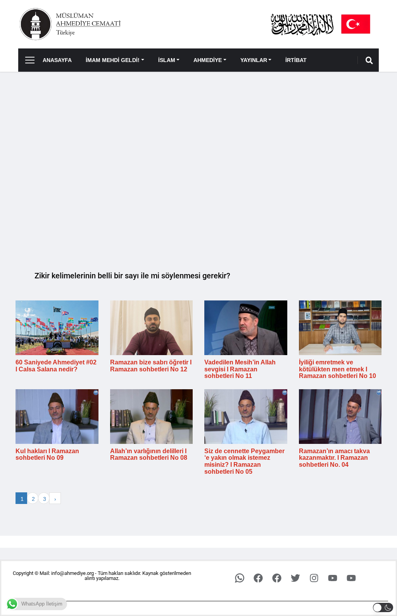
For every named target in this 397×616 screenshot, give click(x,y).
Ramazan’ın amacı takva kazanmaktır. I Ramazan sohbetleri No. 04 (334, 458)
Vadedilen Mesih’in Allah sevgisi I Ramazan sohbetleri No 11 (240, 369)
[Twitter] (295, 578)
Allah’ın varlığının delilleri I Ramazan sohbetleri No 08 (148, 454)
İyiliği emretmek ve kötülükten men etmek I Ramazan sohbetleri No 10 (337, 369)
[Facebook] (258, 578)
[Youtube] (332, 578)
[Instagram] (314, 578)
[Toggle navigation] (27, 60)
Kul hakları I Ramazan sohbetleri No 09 (47, 454)
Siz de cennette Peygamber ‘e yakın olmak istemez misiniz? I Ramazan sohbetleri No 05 (244, 461)
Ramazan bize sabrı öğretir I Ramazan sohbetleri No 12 (151, 366)
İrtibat (296, 60)
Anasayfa (57, 60)
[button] (383, 607)
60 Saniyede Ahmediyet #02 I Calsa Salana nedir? (56, 366)
